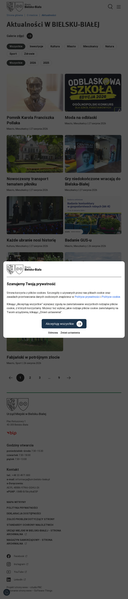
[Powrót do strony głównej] (64, 269)
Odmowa (53, 332)
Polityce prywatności (87, 296)
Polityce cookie (111, 296)
